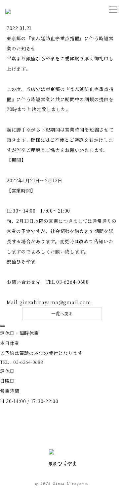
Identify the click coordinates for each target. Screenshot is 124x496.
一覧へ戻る (62, 313)
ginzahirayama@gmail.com (55, 302)
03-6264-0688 (28, 362)
